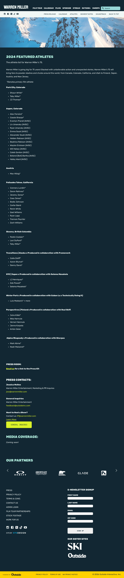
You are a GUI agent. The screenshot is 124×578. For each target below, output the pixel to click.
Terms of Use (55, 574)
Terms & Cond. (13, 499)
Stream (76, 8)
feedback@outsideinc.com (18, 406)
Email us (10, 369)
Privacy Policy (13, 495)
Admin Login (12, 507)
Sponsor (66, 8)
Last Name (73, 503)
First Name (73, 495)
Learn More (11, 420)
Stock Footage (13, 516)
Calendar (49, 8)
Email (70, 511)
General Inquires (19, 425)
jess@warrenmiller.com (16, 392)
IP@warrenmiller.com (26, 416)
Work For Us (12, 520)
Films (58, 8)
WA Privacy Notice (70, 574)
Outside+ (86, 8)
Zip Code (72, 518)
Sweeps (96, 8)
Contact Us (12, 503)
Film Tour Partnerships (18, 511)
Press (9, 490)
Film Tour (37, 8)
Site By (9, 533)
